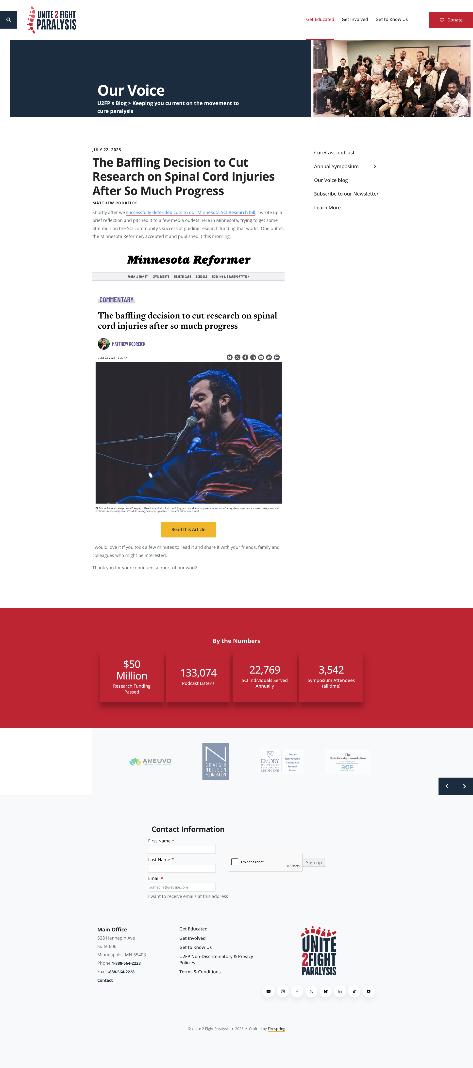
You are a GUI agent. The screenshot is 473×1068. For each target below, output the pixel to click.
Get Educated (320, 19)
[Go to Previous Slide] (447, 786)
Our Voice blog (331, 180)
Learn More (327, 207)
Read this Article (188, 530)
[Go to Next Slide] (464, 786)
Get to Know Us (391, 19)
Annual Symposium (336, 166)
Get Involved (355, 19)
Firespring (276, 1028)
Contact (105, 980)
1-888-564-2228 (126, 963)
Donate (454, 20)
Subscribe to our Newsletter (346, 193)
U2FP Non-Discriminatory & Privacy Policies (216, 960)
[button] (8, 20)
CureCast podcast (334, 152)
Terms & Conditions (200, 972)
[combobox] (27, 20)
